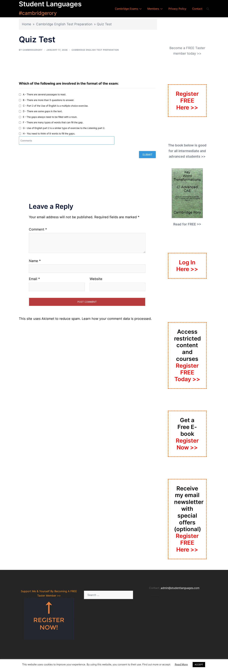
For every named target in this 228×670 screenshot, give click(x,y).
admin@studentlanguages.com (180, 588)
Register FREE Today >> (187, 372)
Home (26, 24)
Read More (181, 664)
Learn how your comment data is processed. (117, 319)
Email (34, 279)
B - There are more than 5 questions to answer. (48, 100)
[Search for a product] (207, 8)
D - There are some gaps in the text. (42, 111)
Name (35, 261)
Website (96, 279)
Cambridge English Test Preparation (64, 24)
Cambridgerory (32, 50)
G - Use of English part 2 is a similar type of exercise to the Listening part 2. (64, 128)
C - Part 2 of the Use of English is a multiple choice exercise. (55, 105)
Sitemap (154, 597)
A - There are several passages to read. (44, 94)
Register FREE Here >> (187, 100)
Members (153, 8)
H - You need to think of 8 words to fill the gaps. (49, 133)
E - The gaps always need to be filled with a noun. (50, 116)
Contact (197, 8)
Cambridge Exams (126, 8)
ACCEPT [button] (199, 664)
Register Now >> (187, 444)
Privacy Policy (177, 8)
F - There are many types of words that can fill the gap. (53, 122)
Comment (38, 229)
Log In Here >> (187, 266)
